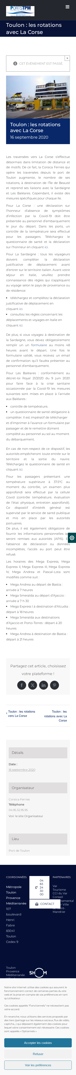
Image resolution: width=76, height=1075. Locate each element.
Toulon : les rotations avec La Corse (55, 715)
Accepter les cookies (38, 1043)
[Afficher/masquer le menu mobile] (68, 7)
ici (46, 247)
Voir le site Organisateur (26, 816)
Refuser (38, 1054)
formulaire (39, 345)
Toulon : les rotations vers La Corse (21, 713)
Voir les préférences (38, 1065)
